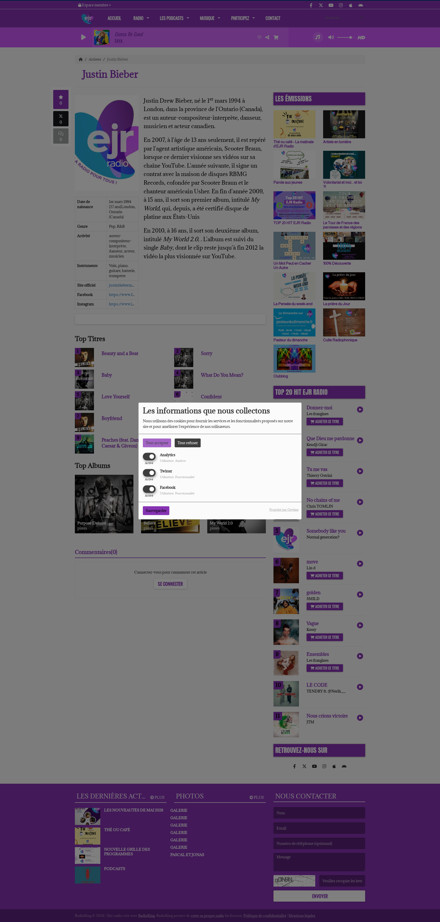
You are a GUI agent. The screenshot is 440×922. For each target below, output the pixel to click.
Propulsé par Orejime (284, 510)
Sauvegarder (156, 510)
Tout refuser (187, 442)
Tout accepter (157, 442)
